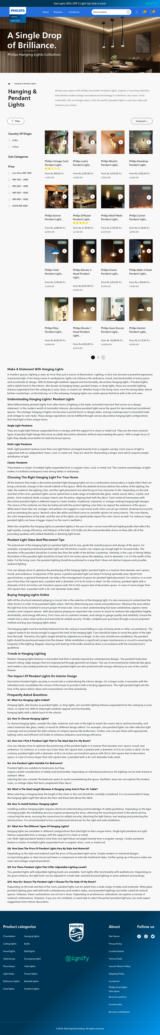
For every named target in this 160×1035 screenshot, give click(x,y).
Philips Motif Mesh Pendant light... (111, 217)
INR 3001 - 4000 (20, 193)
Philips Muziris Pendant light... (110, 163)
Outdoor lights (31, 989)
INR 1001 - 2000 (20, 179)
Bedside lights (31, 981)
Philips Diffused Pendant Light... (82, 217)
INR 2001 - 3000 (20, 186)
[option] (80, 3)
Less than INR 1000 (21, 173)
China (15, 147)
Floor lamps (9, 966)
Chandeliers (9, 936)
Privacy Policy (115, 944)
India (15, 140)
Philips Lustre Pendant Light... (82, 163)
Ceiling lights (10, 944)
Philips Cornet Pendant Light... (138, 217)
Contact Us (114, 981)
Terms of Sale (115, 959)
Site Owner (114, 936)
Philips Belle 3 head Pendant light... (140, 272)
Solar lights (8, 989)
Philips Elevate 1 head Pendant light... (82, 331)
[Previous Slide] (48, 142)
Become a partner (118, 997)
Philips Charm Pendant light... (110, 272)
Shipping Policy (116, 974)
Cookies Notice (116, 951)
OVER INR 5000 (20, 206)
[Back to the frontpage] (11, 83)
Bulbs (27, 944)
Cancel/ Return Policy (119, 966)
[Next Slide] (64, 142)
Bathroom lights (11, 981)
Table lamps (9, 959)
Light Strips (8, 974)
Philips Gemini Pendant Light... (138, 330)
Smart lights (9, 951)
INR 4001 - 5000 (20, 199)
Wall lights (29, 951)
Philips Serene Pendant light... (54, 217)
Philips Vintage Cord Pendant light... (56, 163)
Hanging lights (31, 936)
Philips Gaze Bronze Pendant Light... (112, 330)
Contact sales (115, 1004)
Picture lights (30, 974)
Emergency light (32, 959)
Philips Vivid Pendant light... (54, 272)
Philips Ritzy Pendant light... (54, 330)
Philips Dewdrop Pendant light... (138, 163)
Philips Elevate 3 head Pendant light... (82, 273)
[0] (151, 12)
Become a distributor (119, 1012)
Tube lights (29, 966)
